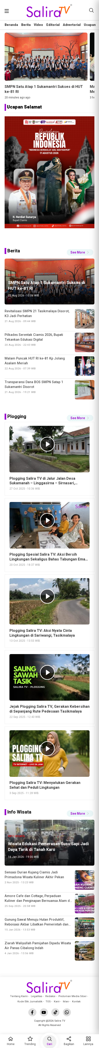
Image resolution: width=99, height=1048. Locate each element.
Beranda (11, 24)
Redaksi (50, 996)
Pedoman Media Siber (72, 996)
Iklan (66, 1001)
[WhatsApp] (67, 1012)
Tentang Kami (19, 996)
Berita (26, 24)
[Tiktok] (55, 1012)
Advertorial (72, 24)
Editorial (53, 24)
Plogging (16, 416)
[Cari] (91, 10)
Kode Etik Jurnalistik (29, 1001)
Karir (57, 1001)
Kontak (76, 1001)
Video (38, 24)
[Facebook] (32, 1012)
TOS (48, 1001)
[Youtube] (44, 1012)
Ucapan (90, 24)
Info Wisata (19, 812)
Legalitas (36, 996)
